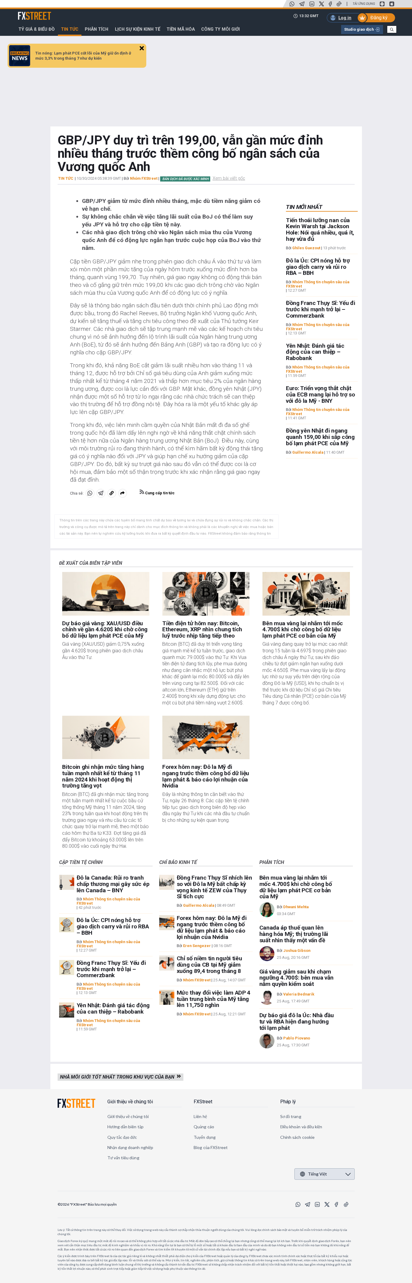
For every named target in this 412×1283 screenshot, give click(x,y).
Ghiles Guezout (306, 248)
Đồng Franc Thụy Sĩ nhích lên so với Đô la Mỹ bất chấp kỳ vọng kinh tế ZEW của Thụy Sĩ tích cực (214, 887)
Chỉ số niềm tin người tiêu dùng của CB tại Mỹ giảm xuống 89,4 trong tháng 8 (209, 964)
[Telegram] (302, 4)
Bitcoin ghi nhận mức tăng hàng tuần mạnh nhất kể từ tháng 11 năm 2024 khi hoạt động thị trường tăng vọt (103, 776)
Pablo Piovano (296, 1038)
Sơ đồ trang (290, 1116)
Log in (344, 17)
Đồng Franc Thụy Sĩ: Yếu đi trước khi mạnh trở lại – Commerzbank (320, 309)
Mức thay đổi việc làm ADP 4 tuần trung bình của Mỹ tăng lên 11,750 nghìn (213, 999)
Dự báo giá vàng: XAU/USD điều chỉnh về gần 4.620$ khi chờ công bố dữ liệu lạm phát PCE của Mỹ (104, 629)
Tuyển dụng (205, 1137)
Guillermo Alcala (307, 452)
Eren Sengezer (197, 945)
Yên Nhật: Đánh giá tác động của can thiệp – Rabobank (315, 352)
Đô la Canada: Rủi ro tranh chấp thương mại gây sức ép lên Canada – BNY (113, 884)
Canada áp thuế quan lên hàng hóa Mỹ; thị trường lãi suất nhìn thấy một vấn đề (293, 934)
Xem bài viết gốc (229, 178)
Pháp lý (288, 1101)
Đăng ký (379, 17)
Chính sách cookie (297, 1137)
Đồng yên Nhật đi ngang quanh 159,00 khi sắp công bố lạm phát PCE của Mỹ (320, 437)
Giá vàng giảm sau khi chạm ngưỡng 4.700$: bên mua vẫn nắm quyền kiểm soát (296, 978)
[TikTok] (339, 4)
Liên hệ (200, 1116)
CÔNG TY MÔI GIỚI (220, 29)
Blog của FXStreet (211, 1147)
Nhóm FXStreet (143, 178)
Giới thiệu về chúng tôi (130, 1101)
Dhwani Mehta (296, 907)
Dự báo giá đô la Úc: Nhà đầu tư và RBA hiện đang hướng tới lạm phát (296, 1021)
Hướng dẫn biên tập (125, 1126)
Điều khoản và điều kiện (301, 1126)
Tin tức (69, 29)
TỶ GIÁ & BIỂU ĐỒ (36, 29)
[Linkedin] (311, 4)
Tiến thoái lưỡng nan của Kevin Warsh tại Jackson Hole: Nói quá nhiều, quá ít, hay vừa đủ (320, 229)
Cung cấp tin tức (159, 493)
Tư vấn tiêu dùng (123, 1157)
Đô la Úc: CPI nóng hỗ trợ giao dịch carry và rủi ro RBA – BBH (318, 267)
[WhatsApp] (292, 4)
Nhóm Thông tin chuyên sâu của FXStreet (317, 284)
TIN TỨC (65, 178)
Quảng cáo (204, 1126)
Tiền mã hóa (180, 29)
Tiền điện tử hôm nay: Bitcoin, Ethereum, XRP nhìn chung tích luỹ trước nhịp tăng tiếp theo (202, 629)
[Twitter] (321, 4)
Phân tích (96, 29)
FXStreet (27, 12)
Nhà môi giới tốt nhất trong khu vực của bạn (118, 1077)
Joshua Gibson (296, 950)
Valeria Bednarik (298, 994)
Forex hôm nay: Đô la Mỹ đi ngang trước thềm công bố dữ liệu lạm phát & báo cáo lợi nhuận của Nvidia (205, 776)
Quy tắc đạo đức (122, 1137)
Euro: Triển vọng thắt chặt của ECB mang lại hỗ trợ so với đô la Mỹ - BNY (320, 394)
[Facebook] (330, 4)
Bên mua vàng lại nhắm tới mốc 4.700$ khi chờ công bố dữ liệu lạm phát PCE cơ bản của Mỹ (302, 629)
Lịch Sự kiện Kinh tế (137, 29)
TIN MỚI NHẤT (304, 206)
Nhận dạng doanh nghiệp (130, 1147)
